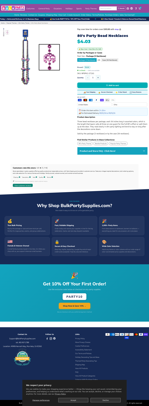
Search (122, 8)
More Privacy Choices (82, 342)
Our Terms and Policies (83, 353)
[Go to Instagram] (50, 339)
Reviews (23, 14)
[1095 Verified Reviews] (22, 366)
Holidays (69, 8)
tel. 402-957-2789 (22, 342)
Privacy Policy (60, 393)
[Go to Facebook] (47, 339)
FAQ (76, 372)
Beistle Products (101, 143)
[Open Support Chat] (136, 8)
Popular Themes (12, 23)
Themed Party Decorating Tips (86, 361)
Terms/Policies (98, 14)
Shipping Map (51, 14)
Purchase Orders (112, 14)
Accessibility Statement (83, 349)
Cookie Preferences (82, 346)
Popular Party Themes (118, 143)
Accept (73, 400)
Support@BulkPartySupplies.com (22, 338)
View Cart (62, 14)
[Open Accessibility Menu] (131, 8)
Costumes (30, 8)
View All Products (81, 368)
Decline (106, 400)
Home (16, 14)
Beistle (87, 67)
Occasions (58, 8)
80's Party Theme (24, 23)
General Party (44, 8)
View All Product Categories (85, 376)
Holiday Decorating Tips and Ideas (87, 357)
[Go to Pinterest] (54, 339)
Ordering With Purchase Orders (86, 379)
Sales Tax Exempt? (127, 14)
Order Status (86, 14)
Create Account (73, 14)
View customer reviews (22, 185)
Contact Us (32, 14)
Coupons (41, 14)
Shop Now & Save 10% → (74, 306)
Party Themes (91, 8)
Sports (79, 8)
